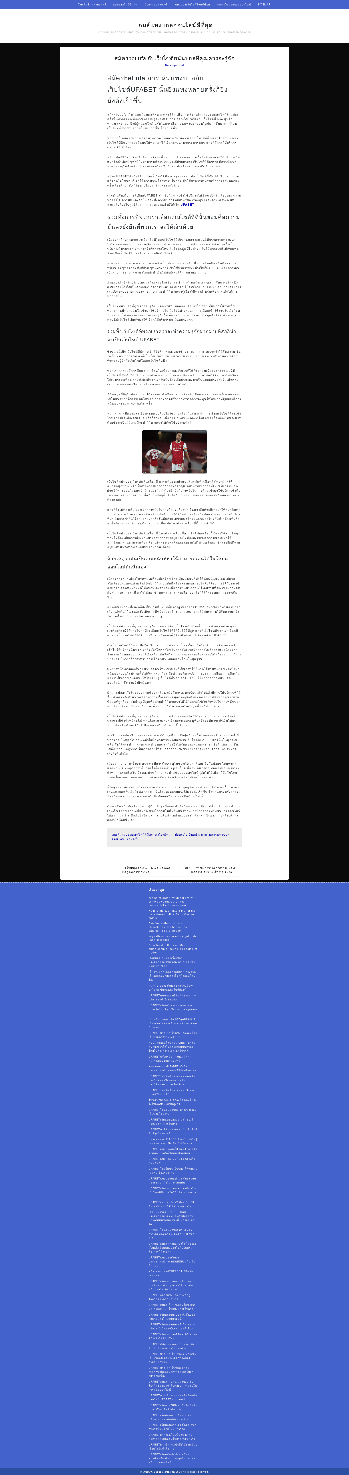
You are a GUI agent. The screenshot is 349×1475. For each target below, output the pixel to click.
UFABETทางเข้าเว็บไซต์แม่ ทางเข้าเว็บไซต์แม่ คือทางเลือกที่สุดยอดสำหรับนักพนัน (172, 1358)
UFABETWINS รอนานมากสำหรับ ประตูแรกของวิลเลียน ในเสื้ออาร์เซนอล (210, 870)
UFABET (187, 204)
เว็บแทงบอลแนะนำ (156, 4)
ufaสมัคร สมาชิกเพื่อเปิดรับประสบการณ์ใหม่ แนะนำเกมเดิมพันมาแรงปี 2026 (172, 962)
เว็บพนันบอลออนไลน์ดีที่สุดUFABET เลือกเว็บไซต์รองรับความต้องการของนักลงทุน (173, 1023)
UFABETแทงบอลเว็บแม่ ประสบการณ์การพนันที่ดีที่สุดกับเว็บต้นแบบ (172, 1261)
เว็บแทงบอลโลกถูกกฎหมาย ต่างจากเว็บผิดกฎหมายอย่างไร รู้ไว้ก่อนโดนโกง (172, 976)
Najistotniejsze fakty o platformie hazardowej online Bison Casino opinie (172, 914)
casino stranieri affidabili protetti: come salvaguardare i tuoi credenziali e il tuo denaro (172, 901)
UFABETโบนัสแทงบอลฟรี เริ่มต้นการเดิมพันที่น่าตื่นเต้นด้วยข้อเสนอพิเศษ (171, 1234)
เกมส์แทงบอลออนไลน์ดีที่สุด (174, 25)
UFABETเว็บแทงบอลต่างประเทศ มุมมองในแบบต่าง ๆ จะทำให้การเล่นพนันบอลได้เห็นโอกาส (173, 1285)
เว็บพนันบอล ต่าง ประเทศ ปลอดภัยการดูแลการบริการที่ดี (146, 870)
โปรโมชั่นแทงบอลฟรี (92, 4)
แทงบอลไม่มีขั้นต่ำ (125, 4)
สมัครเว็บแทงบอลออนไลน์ (233, 4)
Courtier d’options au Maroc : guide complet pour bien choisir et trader (173, 948)
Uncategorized (174, 65)
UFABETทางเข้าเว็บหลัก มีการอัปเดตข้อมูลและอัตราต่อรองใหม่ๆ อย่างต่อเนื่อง (171, 1371)
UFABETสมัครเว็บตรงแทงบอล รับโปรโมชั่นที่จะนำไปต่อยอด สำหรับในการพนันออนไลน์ (173, 1385)
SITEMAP (264, 4)
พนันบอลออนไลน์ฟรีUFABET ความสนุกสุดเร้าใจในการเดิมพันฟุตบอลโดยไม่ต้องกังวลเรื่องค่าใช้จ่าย (172, 1046)
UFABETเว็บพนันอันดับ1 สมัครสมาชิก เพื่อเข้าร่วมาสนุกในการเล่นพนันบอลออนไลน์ (172, 1458)
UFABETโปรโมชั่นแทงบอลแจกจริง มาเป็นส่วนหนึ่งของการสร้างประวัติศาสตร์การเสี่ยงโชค (172, 1080)
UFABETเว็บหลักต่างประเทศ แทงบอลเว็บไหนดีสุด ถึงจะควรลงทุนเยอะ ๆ (173, 1009)
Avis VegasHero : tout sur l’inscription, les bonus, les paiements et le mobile (168, 926)
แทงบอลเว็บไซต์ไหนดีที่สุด (192, 4)
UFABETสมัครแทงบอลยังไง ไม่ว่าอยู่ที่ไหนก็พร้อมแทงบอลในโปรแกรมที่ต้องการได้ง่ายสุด (173, 1247)
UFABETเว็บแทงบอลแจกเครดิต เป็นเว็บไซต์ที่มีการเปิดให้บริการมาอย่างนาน (172, 1192)
